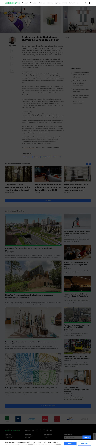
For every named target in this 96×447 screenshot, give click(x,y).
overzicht (30, 444)
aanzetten (58, 444)
